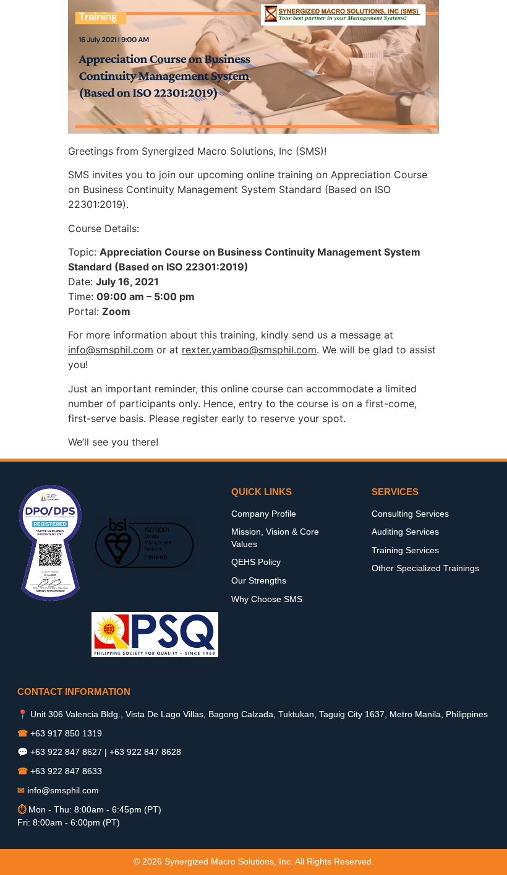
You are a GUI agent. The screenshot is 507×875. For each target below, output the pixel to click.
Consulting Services (410, 514)
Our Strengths (258, 580)
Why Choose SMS (266, 599)
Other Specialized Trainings (425, 568)
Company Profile (263, 514)
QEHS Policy (256, 562)
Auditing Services (405, 532)
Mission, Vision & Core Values (275, 538)
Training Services (405, 550)
